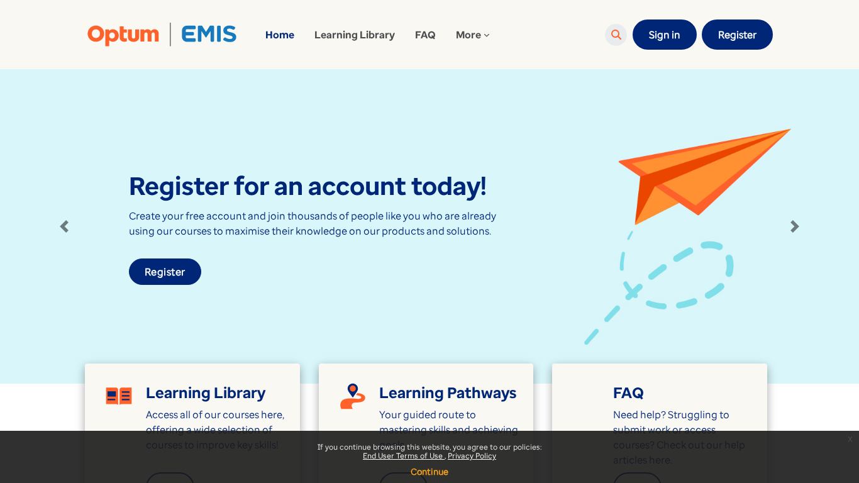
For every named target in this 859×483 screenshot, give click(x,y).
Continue (429, 471)
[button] (616, 35)
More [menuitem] (468, 35)
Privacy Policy (472, 455)
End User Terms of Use (404, 455)
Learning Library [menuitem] (354, 35)
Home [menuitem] (279, 35)
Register (737, 35)
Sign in (664, 35)
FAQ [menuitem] (425, 35)
